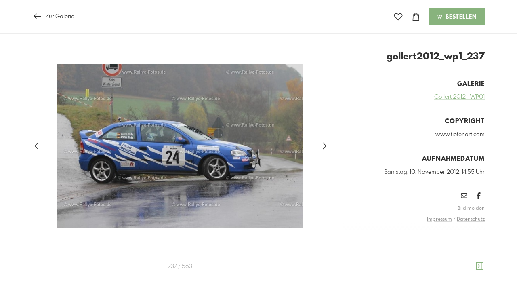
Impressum (439, 219)
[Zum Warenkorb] (416, 16)
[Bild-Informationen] (480, 266)
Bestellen (460, 17)
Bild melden (471, 208)
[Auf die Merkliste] (398, 16)
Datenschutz (471, 219)
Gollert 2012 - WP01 (459, 97)
